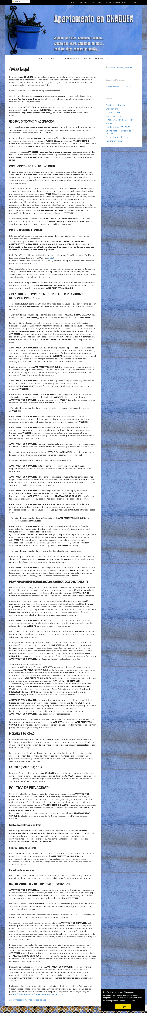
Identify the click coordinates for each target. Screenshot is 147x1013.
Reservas (83, 2)
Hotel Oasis (111, 123)
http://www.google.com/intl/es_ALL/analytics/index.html (37, 994)
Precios (72, 2)
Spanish (17, 1)
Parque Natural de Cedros (118, 137)
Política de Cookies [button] (127, 1001)
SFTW (50, 258)
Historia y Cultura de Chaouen (119, 120)
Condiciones (95, 2)
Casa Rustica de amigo (116, 105)
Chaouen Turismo (114, 112)
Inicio (40, 58)
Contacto (134, 2)
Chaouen (51, 58)
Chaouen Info (112, 109)
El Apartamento (70, 58)
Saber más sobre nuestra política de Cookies (29, 1000)
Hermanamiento (113, 116)
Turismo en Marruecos (116, 141)
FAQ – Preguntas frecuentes (115, 2)
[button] (108, 58)
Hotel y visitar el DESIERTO (118, 86)
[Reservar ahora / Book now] (119, 68)
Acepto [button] (123, 1007)
